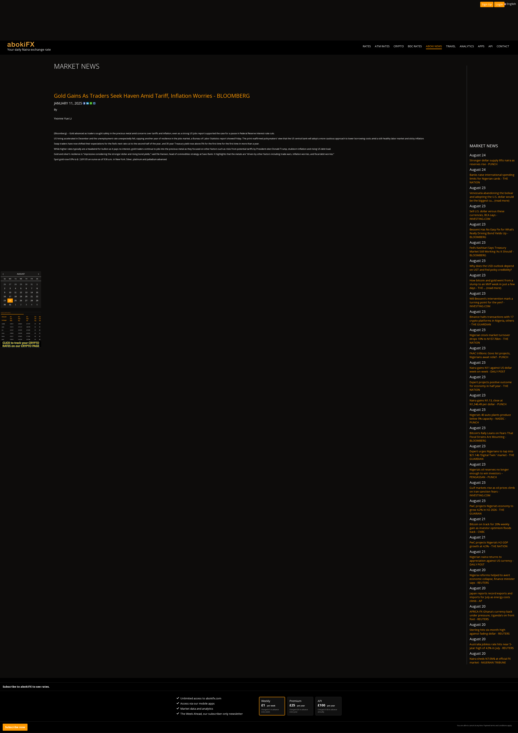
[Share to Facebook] (84, 103)
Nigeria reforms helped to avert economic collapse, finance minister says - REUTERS (492, 578)
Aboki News (434, 46)
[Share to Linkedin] (87, 103)
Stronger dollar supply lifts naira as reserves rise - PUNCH (492, 162)
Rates (367, 46)
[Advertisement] (259, 20)
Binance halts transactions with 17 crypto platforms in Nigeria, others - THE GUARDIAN (492, 320)
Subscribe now (15, 727)
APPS (481, 46)
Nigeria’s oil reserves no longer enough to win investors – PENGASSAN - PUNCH (489, 473)
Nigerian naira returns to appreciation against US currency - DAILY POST (492, 560)
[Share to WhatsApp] (91, 103)
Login (499, 4)
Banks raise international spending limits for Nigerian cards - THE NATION (492, 178)
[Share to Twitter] (94, 103)
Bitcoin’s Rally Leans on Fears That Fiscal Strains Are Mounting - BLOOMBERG (491, 436)
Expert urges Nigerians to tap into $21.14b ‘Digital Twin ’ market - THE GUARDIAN (492, 455)
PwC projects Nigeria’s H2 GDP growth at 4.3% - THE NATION (489, 544)
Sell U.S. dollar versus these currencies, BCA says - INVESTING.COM (487, 215)
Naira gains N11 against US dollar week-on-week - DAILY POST (491, 369)
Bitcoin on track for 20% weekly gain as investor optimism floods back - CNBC (490, 528)
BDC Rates (415, 46)
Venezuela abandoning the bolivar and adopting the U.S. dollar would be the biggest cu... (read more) (492, 196)
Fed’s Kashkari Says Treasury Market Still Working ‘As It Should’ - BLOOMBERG (492, 251)
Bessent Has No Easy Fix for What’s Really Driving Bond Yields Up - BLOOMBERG (492, 233)
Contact (503, 46)
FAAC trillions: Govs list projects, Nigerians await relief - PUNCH (490, 355)
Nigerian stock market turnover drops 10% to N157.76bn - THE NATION (490, 338)
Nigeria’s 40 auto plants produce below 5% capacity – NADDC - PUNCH (490, 418)
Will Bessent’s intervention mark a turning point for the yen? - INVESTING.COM (491, 302)
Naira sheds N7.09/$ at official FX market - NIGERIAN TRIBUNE (490, 660)
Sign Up (487, 4)
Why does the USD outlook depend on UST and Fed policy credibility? (492, 268)
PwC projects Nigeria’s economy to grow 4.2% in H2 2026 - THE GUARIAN (491, 509)
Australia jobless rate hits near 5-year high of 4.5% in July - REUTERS (492, 646)
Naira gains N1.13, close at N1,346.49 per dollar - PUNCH (488, 402)
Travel (451, 46)
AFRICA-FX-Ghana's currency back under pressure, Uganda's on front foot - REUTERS (492, 615)
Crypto (399, 46)
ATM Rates (382, 46)
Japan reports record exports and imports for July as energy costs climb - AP (491, 597)
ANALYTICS (467, 46)
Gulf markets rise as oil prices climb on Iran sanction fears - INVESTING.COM (492, 491)
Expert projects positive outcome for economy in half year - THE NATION (491, 386)
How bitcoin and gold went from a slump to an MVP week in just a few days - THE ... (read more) (492, 284)
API (490, 46)
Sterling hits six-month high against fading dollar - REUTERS (490, 631)
